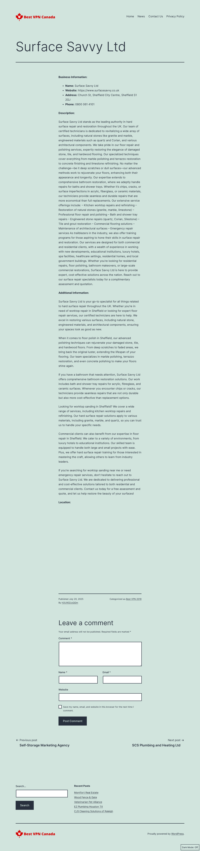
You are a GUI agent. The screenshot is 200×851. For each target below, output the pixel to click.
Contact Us (155, 16)
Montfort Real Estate (86, 792)
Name (63, 672)
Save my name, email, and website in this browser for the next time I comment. (98, 708)
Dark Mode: (188, 847)
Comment (65, 638)
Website (63, 689)
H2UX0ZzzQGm (70, 602)
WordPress (177, 833)
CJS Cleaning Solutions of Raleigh (93, 811)
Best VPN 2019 (133, 599)
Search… (21, 786)
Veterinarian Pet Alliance (88, 802)
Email (107, 672)
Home (130, 16)
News (141, 16)
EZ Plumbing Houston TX (88, 806)
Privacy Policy (175, 16)
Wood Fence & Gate (85, 797)
